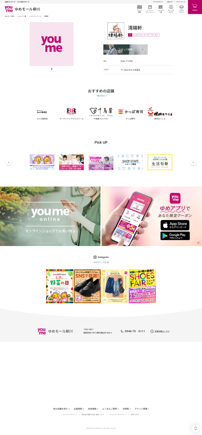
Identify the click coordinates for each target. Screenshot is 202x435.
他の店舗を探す (22, 2)
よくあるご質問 (109, 409)
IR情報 (126, 409)
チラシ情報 (139, 9)
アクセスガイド (158, 2)
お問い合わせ (135, 414)
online (195, 7)
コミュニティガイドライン (117, 414)
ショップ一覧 (160, 9)
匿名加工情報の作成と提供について (93, 414)
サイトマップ (181, 2)
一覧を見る (100, 96)
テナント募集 (141, 409)
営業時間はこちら (162, 331)
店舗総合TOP (9, 2)
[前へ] (9, 162)
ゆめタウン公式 (99, 262)
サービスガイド (171, 9)
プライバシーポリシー (70, 414)
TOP (195, 428)
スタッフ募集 (126, 49)
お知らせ (169, 2)
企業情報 (78, 409)
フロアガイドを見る (131, 70)
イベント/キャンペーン (150, 9)
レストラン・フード (35, 16)
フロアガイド (181, 9)
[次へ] (193, 162)
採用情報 (92, 409)
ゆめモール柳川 (9, 16)
